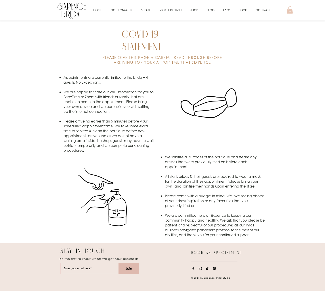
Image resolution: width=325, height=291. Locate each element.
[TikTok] (207, 268)
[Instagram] (200, 268)
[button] (121, 10)
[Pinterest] (214, 268)
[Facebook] (193, 268)
